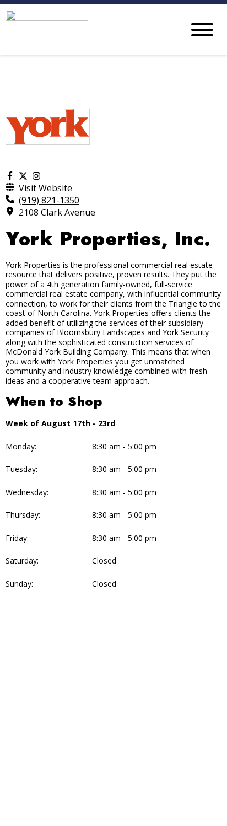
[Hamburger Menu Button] (202, 30)
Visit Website (45, 188)
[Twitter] (23, 176)
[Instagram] (36, 176)
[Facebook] (10, 176)
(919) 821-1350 (49, 200)
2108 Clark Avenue (57, 212)
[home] (86, 29)
